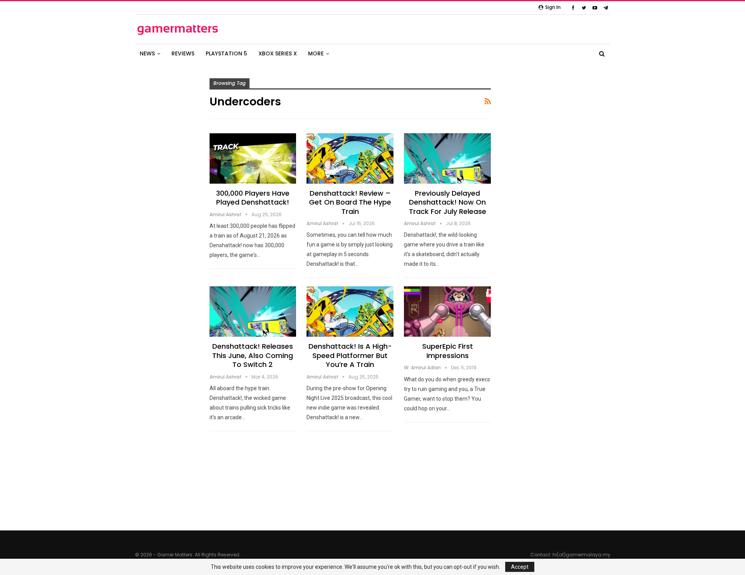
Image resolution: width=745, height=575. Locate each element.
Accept (519, 567)
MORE (316, 53)
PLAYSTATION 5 (226, 53)
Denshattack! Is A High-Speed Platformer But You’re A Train (350, 355)
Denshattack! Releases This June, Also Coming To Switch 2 (252, 355)
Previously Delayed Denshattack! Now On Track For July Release (447, 202)
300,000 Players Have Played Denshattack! (252, 197)
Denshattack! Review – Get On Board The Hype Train (350, 202)
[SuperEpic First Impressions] (447, 311)
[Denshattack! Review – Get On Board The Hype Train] (350, 158)
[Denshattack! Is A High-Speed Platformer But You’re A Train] (350, 311)
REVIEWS (183, 53)
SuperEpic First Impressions (447, 350)
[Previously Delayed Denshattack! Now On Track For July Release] (447, 158)
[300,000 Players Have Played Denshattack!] (253, 158)
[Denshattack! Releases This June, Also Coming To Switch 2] (253, 311)
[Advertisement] (570, 171)
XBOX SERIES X (277, 53)
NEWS (147, 53)
